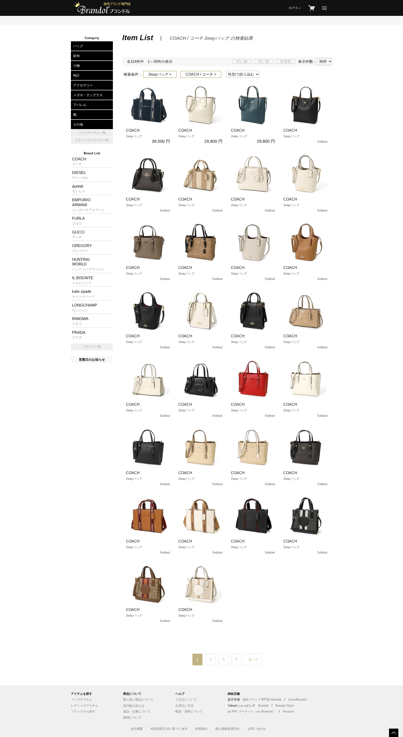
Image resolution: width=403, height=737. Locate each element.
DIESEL (80, 175)
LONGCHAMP (84, 307)
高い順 (263, 61)
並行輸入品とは (133, 705)
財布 (76, 56)
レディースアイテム (84, 705)
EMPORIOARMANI (88, 204)
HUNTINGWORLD (88, 264)
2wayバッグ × (160, 74)
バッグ (78, 46)
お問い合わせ (256, 728)
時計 (76, 75)
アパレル (79, 105)
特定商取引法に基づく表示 (169, 728)
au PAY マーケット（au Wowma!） (252, 711)
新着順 (285, 61)
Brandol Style (284, 705)
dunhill (78, 188)
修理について (132, 717)
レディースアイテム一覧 (92, 140)
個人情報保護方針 (227, 728)
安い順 (242, 61)
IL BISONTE (82, 280)
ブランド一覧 (92, 346)
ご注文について (186, 699)
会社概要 (137, 728)
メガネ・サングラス (88, 95)
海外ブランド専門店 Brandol (262, 699)
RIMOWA (80, 321)
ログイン (295, 8)
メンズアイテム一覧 (92, 132)
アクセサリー (83, 85)
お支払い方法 (184, 705)
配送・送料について (189, 711)
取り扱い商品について (138, 699)
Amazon (288, 711)
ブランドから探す (83, 711)
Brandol (263, 705)
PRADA (78, 334)
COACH (148, 136)
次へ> (253, 659)
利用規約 (201, 728)
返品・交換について (136, 711)
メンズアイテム (81, 699)
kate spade (83, 293)
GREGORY (82, 248)
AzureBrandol (297, 699)
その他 (78, 124)
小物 (76, 65)
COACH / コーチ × (201, 74)
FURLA (78, 220)
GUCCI (78, 234)
